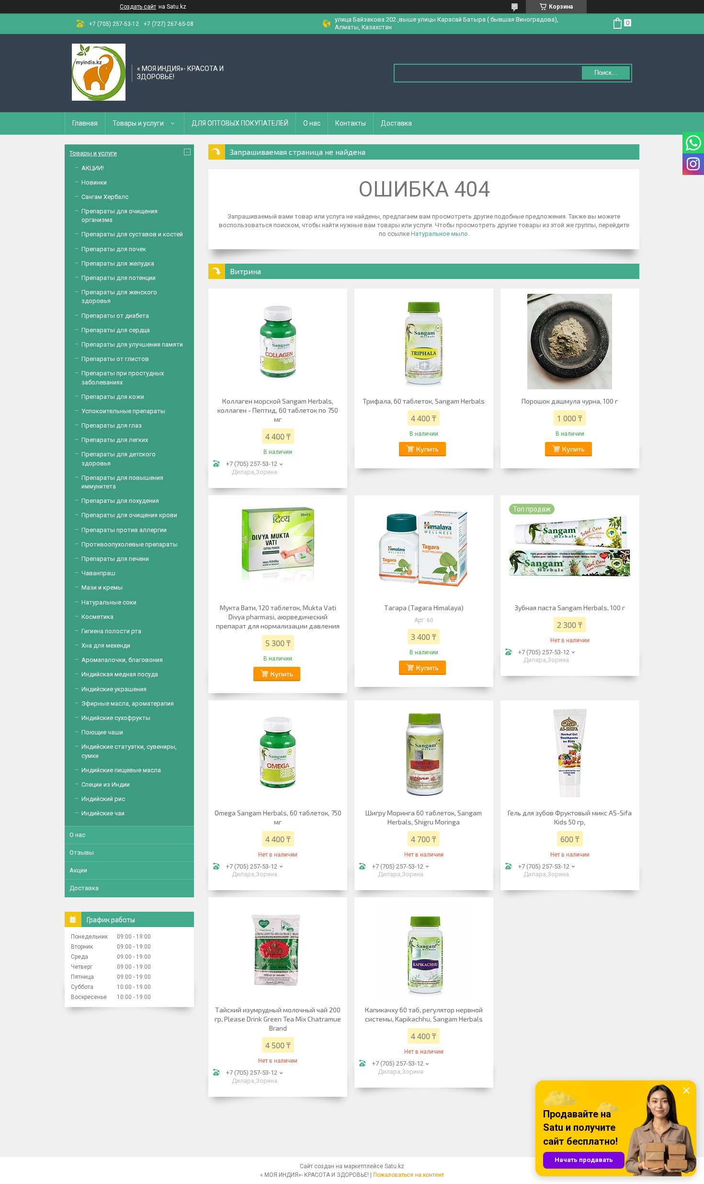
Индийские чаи (103, 813)
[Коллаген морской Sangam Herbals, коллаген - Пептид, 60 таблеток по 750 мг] (277, 341)
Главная (85, 123)
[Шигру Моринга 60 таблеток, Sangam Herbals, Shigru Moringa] (423, 753)
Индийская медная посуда (119, 674)
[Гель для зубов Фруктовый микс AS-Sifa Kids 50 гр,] (570, 753)
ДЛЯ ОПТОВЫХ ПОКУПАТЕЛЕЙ (240, 123)
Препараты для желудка (117, 263)
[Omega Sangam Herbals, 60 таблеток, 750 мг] (277, 753)
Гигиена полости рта (111, 631)
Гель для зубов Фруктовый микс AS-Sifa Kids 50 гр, (570, 817)
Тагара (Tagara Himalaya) (424, 608)
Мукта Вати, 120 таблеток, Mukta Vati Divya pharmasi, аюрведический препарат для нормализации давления (278, 617)
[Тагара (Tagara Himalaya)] (423, 548)
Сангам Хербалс (104, 196)
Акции (78, 870)
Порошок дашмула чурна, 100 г (570, 401)
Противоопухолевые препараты (129, 544)
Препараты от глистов (115, 358)
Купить (427, 449)
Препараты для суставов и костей (132, 234)
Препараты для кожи (112, 396)
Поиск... (605, 72)
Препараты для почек (113, 249)
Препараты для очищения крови (129, 515)
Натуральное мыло (439, 233)
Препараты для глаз (111, 425)
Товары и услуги (138, 123)
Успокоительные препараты (123, 411)
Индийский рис (103, 798)
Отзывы (81, 852)
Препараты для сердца (115, 330)
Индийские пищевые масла (121, 770)
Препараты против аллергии (124, 530)
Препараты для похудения (120, 500)
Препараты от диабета (115, 315)
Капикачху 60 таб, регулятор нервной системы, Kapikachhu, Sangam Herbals (424, 1014)
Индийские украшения (114, 689)
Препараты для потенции (118, 277)
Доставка (396, 123)
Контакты (350, 123)
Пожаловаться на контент (408, 1175)
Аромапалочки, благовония (122, 659)
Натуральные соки (108, 602)
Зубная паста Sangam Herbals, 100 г (569, 608)
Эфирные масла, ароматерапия (127, 703)
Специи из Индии (105, 784)
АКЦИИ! (92, 168)
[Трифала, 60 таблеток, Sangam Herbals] (423, 341)
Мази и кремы (102, 587)
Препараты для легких (114, 439)
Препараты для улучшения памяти (132, 344)
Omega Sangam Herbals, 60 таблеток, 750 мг (278, 817)
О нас (311, 123)
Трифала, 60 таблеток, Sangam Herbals (424, 401)
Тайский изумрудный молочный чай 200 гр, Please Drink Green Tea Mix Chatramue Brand (278, 1019)
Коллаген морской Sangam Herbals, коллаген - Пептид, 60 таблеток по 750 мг (277, 410)
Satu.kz (394, 1166)
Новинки (94, 182)
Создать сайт (138, 6)
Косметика (97, 616)
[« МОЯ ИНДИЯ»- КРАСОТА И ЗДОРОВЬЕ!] (98, 72)
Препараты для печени (115, 558)
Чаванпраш (98, 573)
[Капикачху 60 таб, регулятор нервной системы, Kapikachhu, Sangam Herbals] (423, 950)
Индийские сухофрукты (115, 717)
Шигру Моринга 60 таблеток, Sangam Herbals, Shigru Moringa (423, 817)
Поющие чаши (102, 732)
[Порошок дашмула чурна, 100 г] (570, 341)
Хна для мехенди (105, 645)
